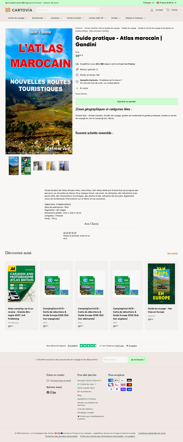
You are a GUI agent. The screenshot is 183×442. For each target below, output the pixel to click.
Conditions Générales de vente (151, 433)
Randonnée (37, 18)
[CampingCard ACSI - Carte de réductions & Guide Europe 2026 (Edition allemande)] (91, 295)
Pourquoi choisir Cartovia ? (89, 380)
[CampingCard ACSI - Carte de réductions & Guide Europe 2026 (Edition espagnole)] (56, 295)
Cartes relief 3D (96, 18)
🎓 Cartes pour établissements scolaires (90, 417)
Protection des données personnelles (61, 436)
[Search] (97, 10)
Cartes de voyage (16, 18)
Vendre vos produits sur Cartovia (87, 404)
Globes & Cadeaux (134, 18)
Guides (114, 18)
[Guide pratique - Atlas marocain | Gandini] (126, 150)
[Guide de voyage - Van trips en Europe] (161, 292)
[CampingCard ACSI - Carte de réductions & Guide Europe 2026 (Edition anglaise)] (126, 295)
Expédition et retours (86, 399)
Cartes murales (74, 18)
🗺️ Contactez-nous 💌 (87, 384)
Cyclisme (55, 18)
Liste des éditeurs (85, 409)
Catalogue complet (85, 412)
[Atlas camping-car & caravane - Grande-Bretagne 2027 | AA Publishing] (21, 295)
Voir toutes (172, 253)
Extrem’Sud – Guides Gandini (89, 115)
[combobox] (148, 2)
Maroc (111, 118)
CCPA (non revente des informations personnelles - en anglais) (107, 436)
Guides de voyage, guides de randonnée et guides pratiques (132, 115)
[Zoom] (38, 91)
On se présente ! (84, 391)
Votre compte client (86, 388)
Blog (79, 395)
